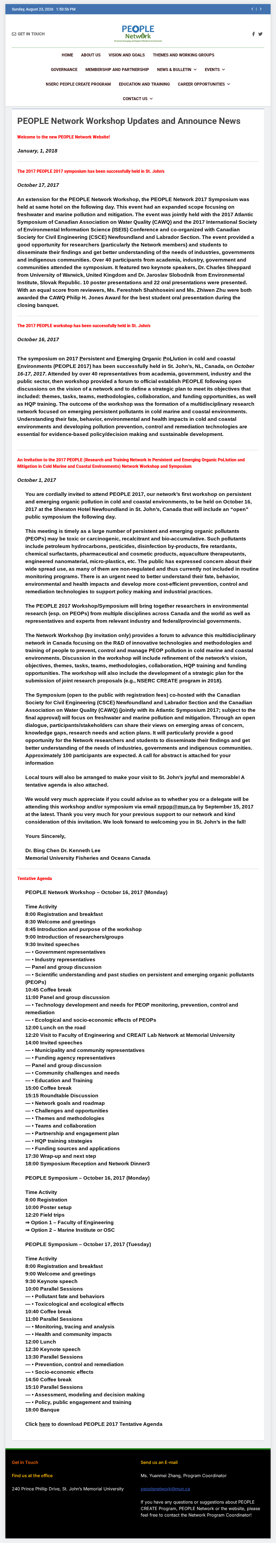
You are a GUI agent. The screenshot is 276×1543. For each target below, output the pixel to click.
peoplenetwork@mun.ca (165, 1488)
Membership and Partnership (117, 69)
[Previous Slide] (252, 9)
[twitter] (260, 34)
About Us (91, 55)
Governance (64, 69)
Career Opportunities (201, 84)
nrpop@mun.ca (177, 807)
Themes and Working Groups (183, 55)
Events (212, 69)
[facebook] (254, 34)
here (44, 1424)
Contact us (135, 98)
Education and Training (144, 84)
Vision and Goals (127, 55)
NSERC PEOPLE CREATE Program (78, 84)
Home (67, 55)
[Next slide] (260, 9)
